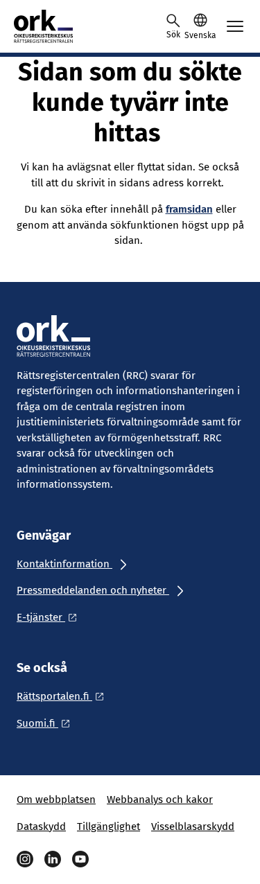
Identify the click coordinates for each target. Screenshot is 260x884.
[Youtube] (80, 859)
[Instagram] (25, 859)
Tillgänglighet (108, 826)
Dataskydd (41, 826)
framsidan (189, 209)
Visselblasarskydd (192, 826)
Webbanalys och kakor (160, 799)
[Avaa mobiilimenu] (235, 26)
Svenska (200, 35)
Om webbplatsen (56, 799)
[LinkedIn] (52, 859)
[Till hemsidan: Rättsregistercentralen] (76, 26)
